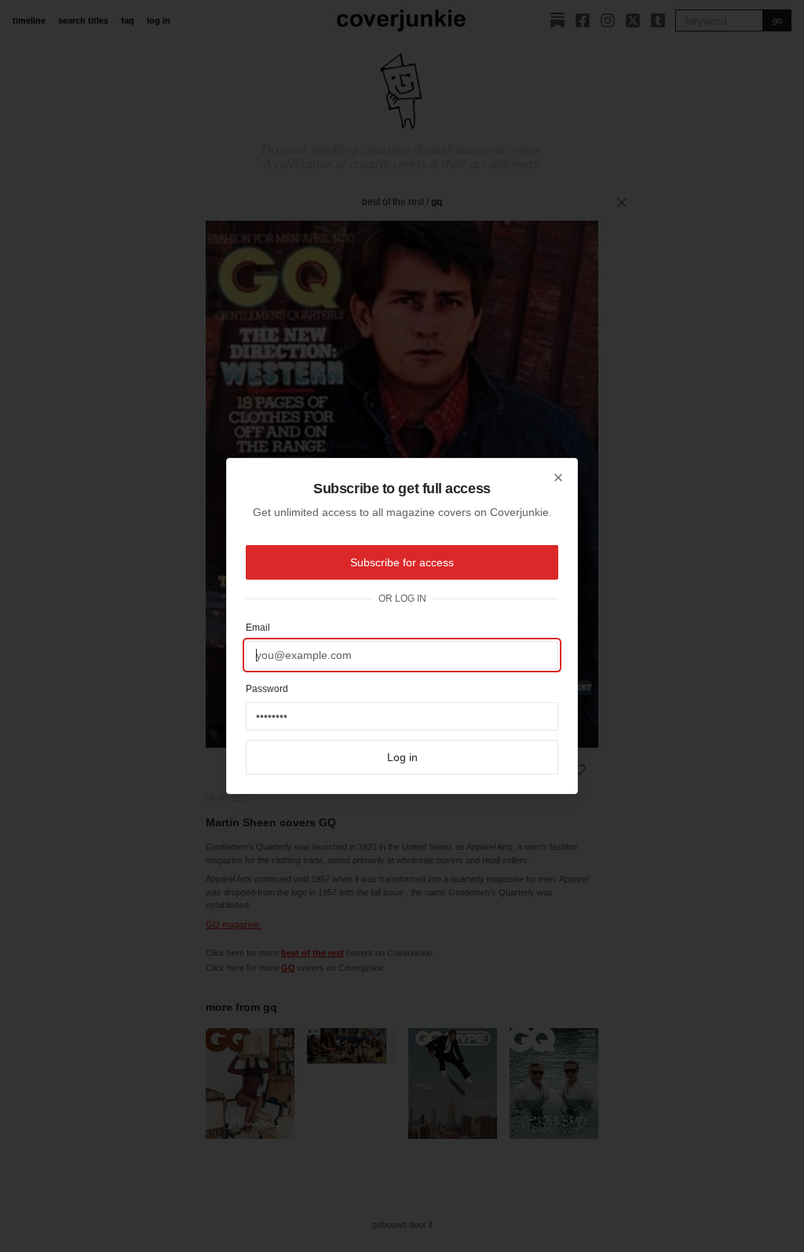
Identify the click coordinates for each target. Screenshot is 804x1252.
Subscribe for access (402, 562)
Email (258, 627)
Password (267, 688)
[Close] (558, 477)
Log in (402, 757)
